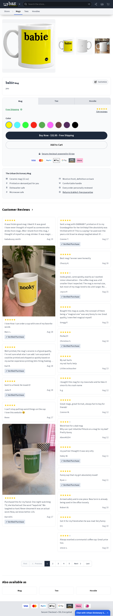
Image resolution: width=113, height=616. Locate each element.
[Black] (75, 125)
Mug (20, 101)
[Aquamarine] (17, 125)
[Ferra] (58, 125)
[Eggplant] (67, 125)
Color (8, 118)
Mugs (18, 11)
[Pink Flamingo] (50, 125)
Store (7, 11)
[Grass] (42, 125)
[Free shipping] (101, 4)
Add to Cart (56, 145)
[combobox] (57, 4)
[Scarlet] (33, 125)
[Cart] (108, 4)
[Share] (95, 4)
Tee (56, 101)
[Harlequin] (25, 125)
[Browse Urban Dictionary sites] (11, 4)
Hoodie (92, 101)
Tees (26, 11)
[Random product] (89, 4)
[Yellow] (9, 125)
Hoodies (36, 11)
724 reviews (101, 111)
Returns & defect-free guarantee (78, 192)
